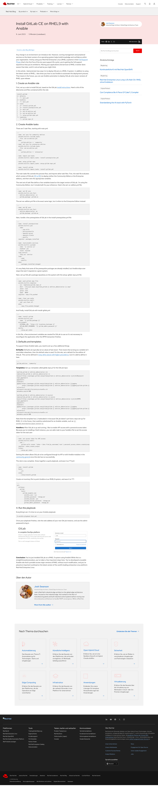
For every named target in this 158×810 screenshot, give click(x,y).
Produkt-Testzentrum (60, 731)
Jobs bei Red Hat (23, 775)
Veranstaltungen (34, 775)
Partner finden (33, 741)
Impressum (70, 781)
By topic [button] (33, 11)
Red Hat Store (58, 733)
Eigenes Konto (33, 733)
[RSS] (139, 42)
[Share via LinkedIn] (109, 42)
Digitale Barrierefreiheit (59, 781)
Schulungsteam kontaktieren (88, 736)
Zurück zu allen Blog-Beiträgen (25, 50)
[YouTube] (111, 720)
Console (120, 4)
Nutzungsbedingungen (28, 781)
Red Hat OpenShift (8, 736)
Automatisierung (29, 650)
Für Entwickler (33, 739)
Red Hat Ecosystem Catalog (36, 744)
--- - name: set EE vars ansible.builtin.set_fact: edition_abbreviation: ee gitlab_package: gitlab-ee (27, 209)
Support (138, 4)
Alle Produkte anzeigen (9, 741)
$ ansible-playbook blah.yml (27, 516)
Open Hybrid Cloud (91, 650)
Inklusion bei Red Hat (74, 775)
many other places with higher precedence (53, 355)
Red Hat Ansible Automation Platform (13, 739)
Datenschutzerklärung (15, 781)
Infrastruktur (58, 682)
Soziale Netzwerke (85, 739)
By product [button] (22, 11)
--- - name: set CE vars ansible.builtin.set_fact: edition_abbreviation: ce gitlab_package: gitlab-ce (27, 193)
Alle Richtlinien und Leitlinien (44, 781)
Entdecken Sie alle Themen (127, 631)
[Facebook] (115, 720)
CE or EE (37, 176)
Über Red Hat (13, 775)
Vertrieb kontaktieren (86, 731)
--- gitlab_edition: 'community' (27, 362)
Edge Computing (29, 682)
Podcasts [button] (43, 11)
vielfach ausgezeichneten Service (138, 739)
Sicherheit (118, 650)
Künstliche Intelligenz (61, 650)
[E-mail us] (114, 42)
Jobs (132, 754)
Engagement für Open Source (139, 747)
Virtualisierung (120, 681)
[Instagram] (124, 720)
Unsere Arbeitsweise (111, 747)
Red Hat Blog (11, 11)
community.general (23, 457)
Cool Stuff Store (86, 775)
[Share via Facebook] (106, 42)
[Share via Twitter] (111, 42)
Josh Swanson (110, 23)
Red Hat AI (6, 731)
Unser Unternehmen (111, 744)
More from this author (42, 605)
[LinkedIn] (106, 720)
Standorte (42, 775)
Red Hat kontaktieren (52, 775)
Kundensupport (33, 736)
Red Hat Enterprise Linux (10, 733)
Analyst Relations (110, 754)
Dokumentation (129, 4)
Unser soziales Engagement (138, 751)
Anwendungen (89, 682)
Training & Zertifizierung (35, 731)
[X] (119, 720)
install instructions (63, 87)
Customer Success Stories (112, 751)
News (132, 744)
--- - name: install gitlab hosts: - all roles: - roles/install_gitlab (26, 470)
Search (137, 50)
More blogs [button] (54, 11)
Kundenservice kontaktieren (88, 733)
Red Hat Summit (96, 775)
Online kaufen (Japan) (60, 736)
